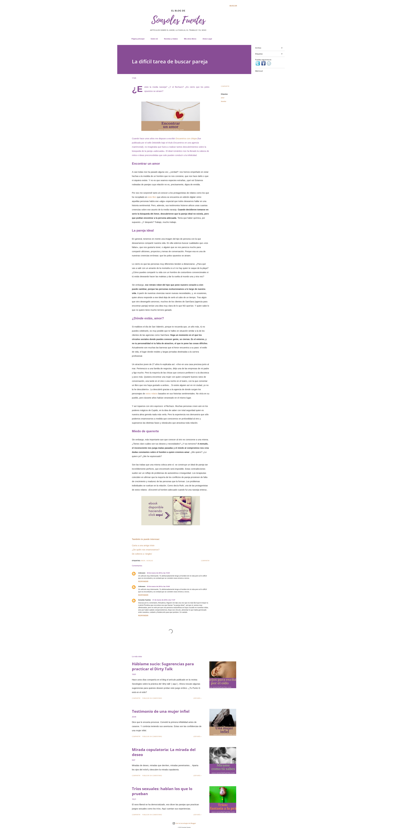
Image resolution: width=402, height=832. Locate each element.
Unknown (141, 573)
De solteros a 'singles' (142, 554)
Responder (143, 581)
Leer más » (197, 698)
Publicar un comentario (152, 698)
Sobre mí (154, 39)
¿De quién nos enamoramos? (145, 549)
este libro (152, 197)
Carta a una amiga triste (143, 545)
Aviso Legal (207, 39)
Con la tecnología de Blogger (185, 823)
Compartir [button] (225, 86)
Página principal (137, 39)
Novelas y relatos (171, 39)
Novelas (223, 101)
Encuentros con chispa (186, 138)
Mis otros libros (190, 39)
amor (222, 98)
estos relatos (152, 393)
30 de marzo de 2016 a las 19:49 (158, 573)
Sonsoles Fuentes (144, 600)
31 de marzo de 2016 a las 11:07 (163, 600)
